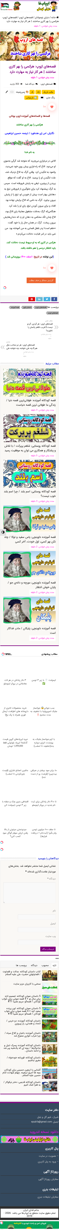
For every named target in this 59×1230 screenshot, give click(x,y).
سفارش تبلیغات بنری (48, 1197)
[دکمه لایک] (52, 107)
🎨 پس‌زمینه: (22, 92)
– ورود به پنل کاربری (48, 1162)
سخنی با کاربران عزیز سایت (27, 984)
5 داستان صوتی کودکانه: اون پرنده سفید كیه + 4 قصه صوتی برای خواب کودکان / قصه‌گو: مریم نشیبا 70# (22, 1011)
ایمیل (53, 924)
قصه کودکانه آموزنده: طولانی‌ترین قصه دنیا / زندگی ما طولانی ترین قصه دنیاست (31, 402)
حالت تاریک (48, 92)
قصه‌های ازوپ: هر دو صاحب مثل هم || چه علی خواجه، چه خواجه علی (21, 345)
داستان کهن (27, 307)
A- (32, 92)
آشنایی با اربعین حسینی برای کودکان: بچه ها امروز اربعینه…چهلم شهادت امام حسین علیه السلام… (22, 1072)
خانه (53, 17)
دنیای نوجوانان (42, 17)
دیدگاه (51, 879)
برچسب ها (21, 965)
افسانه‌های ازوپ (41, 307)
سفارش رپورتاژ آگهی (48, 1179)
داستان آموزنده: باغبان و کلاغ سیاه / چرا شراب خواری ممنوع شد (23, 1034)
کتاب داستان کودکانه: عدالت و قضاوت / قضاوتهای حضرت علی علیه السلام (22, 973)
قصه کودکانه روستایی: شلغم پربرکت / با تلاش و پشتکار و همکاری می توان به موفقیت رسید (30, 448)
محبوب (45, 965)
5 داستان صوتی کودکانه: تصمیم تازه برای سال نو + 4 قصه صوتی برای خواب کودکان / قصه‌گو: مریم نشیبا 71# (21, 998)
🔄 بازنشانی (31, 97)
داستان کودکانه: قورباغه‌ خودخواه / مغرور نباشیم (24, 1059)
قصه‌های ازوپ (26, 17)
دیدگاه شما (29, 84)
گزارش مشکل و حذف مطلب (41, 280)
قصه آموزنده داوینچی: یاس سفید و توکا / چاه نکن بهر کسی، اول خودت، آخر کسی (30, 539)
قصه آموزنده (15, 307)
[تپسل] (4, 287)
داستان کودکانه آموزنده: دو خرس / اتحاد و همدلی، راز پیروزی (23, 1022)
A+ (38, 92)
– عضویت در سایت (48, 1156)
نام (54, 911)
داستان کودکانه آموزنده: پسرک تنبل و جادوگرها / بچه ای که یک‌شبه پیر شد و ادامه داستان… (22, 1048)
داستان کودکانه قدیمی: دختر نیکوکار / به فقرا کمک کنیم (22, 1083)
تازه (54, 965)
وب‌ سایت (50, 936)
